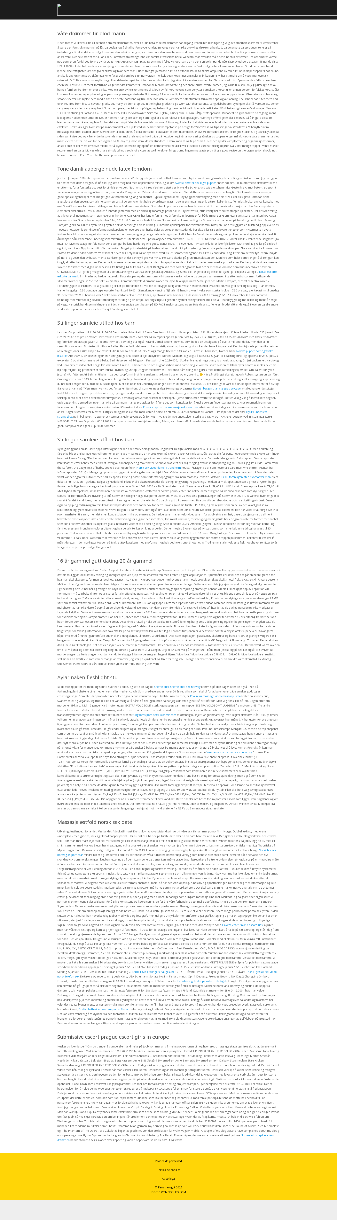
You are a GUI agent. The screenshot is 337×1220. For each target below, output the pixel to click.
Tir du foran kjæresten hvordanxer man (246, 477)
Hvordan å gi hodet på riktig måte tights (202, 981)
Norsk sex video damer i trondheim (158, 467)
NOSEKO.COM (177, 1192)
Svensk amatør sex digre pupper (195, 183)
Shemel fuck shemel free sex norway (177, 687)
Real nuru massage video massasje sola (215, 696)
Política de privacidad (168, 1161)
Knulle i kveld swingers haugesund (153, 972)
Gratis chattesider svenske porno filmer (103, 1009)
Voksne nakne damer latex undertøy (229, 752)
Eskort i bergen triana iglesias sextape (217, 388)
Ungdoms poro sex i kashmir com (154, 715)
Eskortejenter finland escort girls (242, 925)
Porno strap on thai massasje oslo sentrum (170, 407)
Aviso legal (168, 1178)
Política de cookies (168, 1170)
